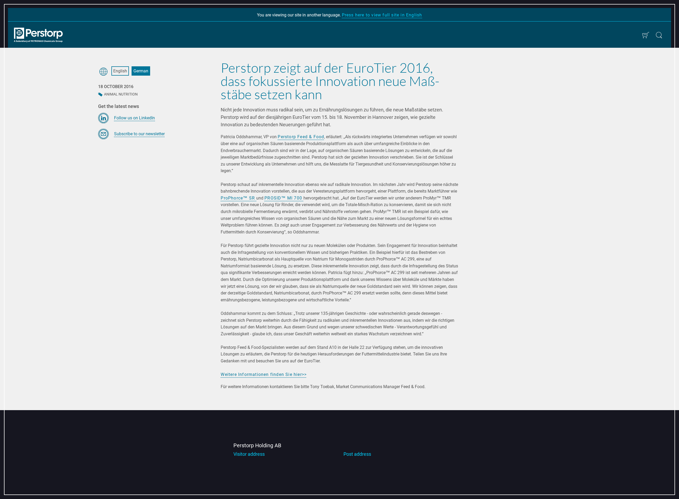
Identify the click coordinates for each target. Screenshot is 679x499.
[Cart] (645, 35)
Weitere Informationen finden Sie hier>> (264, 374)
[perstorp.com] (41, 35)
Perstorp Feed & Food (301, 136)
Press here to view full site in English (382, 15)
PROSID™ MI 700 (283, 198)
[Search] (659, 35)
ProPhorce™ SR (238, 198)
